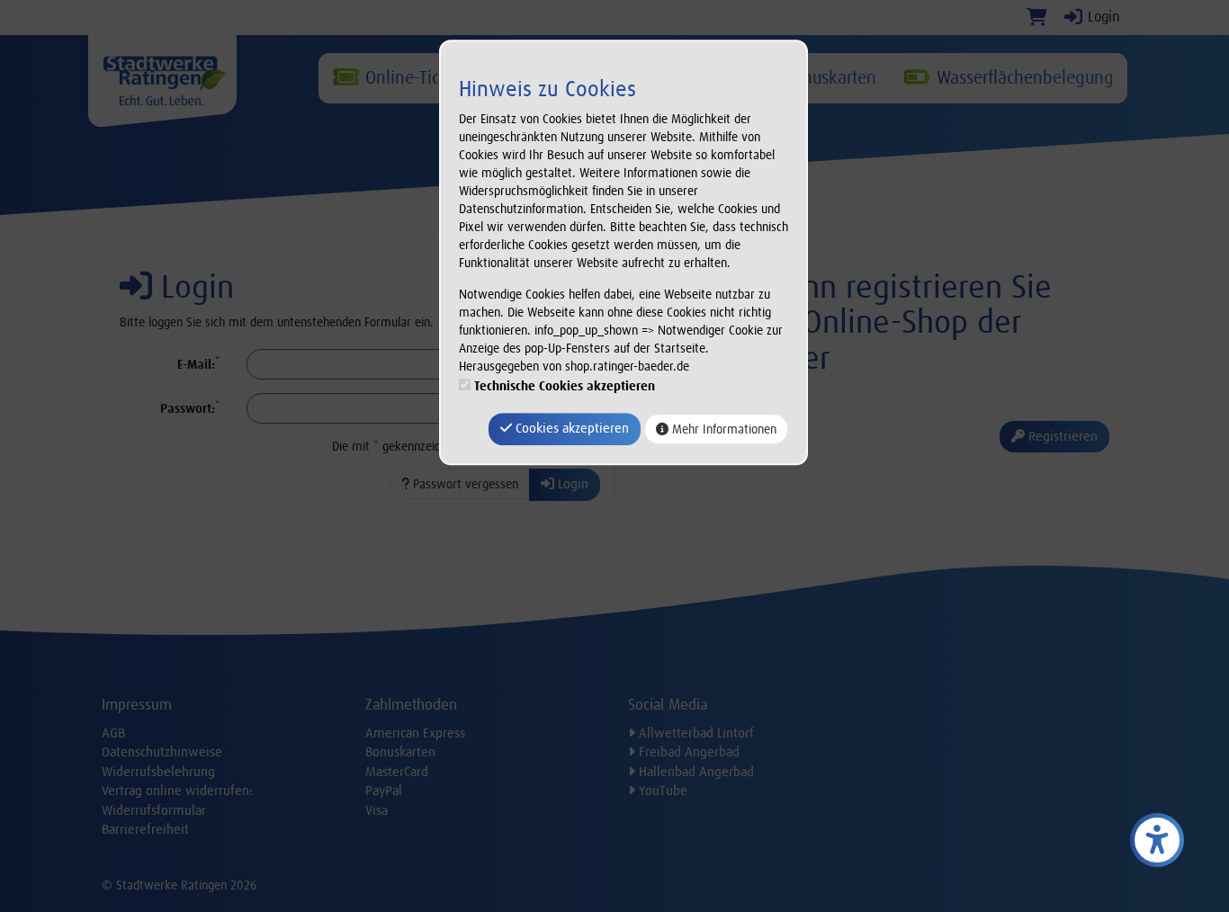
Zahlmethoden (411, 704)
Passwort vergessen (463, 484)
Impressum (137, 704)
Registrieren (1061, 436)
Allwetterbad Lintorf (694, 733)
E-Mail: (198, 363)
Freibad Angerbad (687, 752)
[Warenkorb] (1037, 16)
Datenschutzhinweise (162, 752)
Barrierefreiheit (145, 829)
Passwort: (190, 407)
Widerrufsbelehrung (158, 772)
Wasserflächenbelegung (1022, 77)
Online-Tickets (415, 77)
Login (1102, 16)
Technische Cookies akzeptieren (564, 387)
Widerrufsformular (154, 810)
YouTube (661, 791)
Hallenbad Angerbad (694, 772)
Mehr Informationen (722, 429)
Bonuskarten (826, 77)
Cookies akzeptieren (570, 429)
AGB (113, 733)
